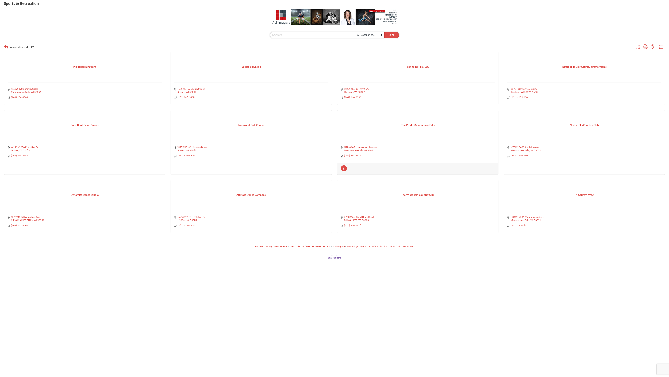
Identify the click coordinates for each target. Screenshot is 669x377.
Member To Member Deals (318, 246)
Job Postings (352, 246)
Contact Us (365, 246)
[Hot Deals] (344, 170)
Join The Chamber (405, 246)
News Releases (280, 246)
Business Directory (263, 246)
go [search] (393, 35)
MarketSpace (339, 246)
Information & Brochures (383, 246)
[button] (6, 47)
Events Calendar (297, 246)
